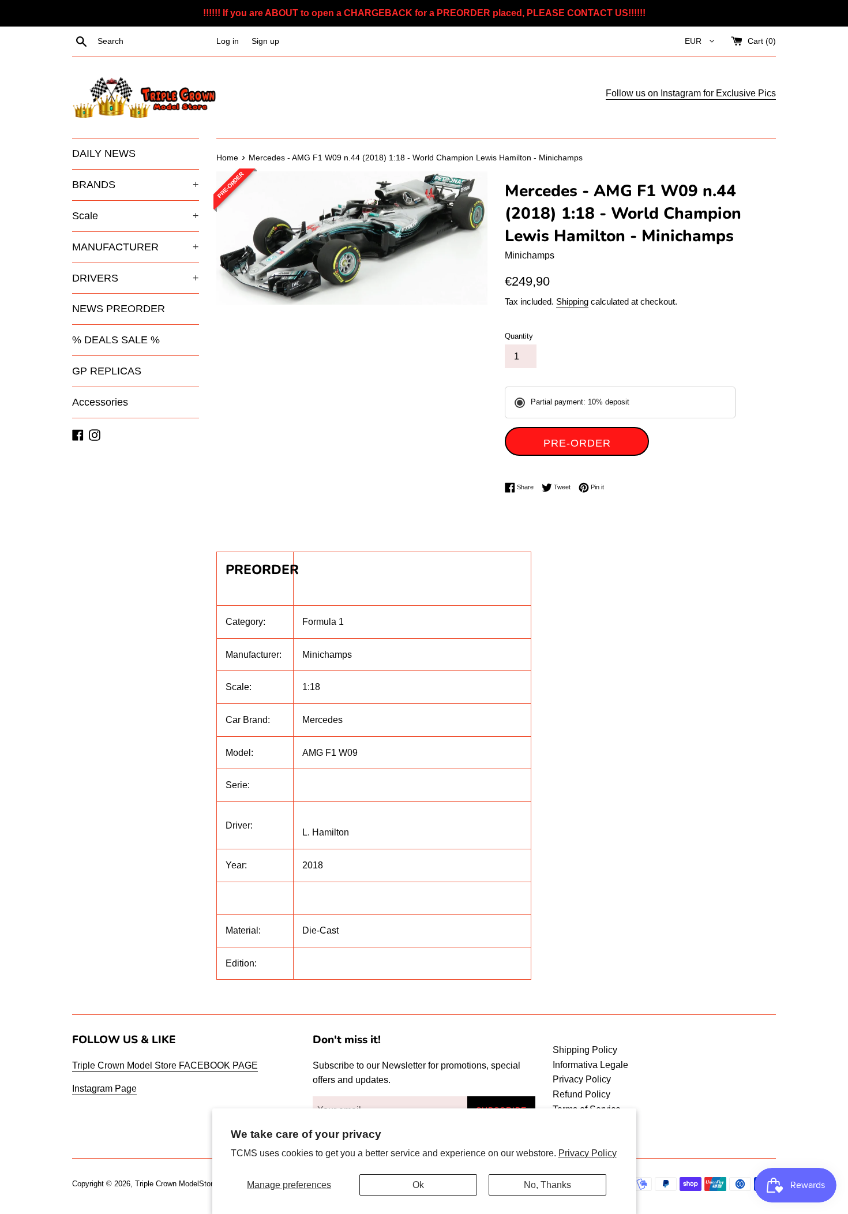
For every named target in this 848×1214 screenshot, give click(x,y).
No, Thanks (547, 1185)
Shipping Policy (585, 1050)
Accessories (100, 402)
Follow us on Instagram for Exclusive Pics (691, 93)
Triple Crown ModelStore (176, 1183)
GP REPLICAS (106, 371)
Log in (227, 41)
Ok (418, 1185)
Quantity (519, 336)
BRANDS (135, 184)
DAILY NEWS (104, 153)
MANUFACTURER (135, 247)
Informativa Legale (590, 1065)
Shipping (572, 301)
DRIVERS (135, 278)
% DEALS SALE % (116, 340)
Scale (135, 216)
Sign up (265, 41)
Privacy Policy (587, 1153)
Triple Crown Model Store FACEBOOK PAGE (165, 1065)
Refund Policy (581, 1094)
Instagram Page (104, 1088)
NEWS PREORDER (118, 308)
